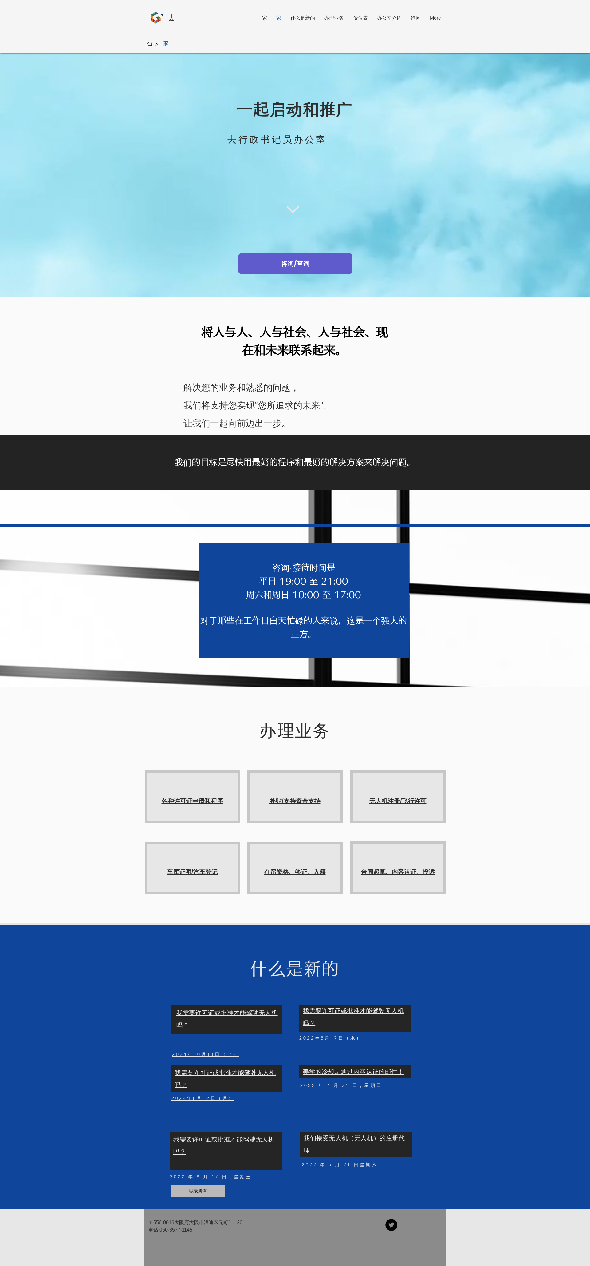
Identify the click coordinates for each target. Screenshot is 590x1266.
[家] (149, 43)
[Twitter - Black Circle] (391, 1225)
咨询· (282, 567)
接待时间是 (313, 567)
